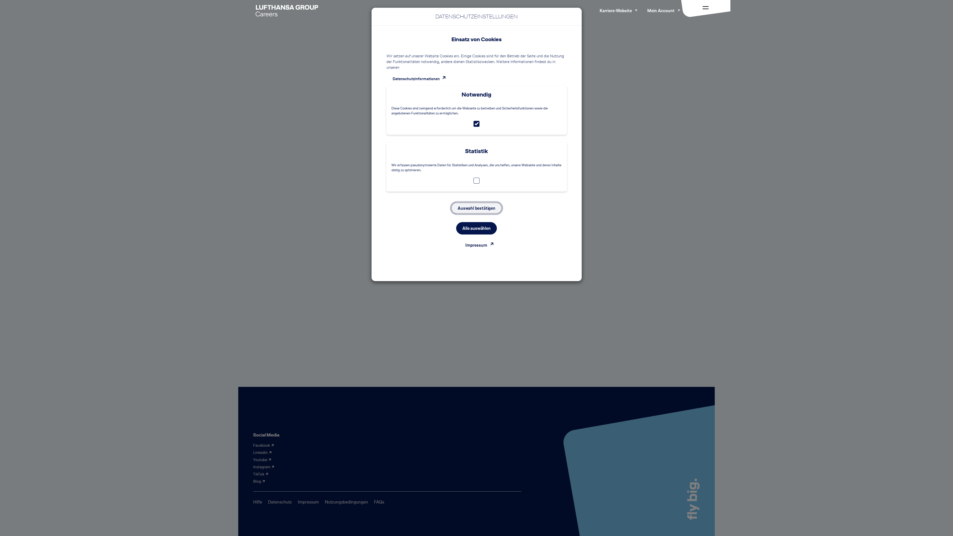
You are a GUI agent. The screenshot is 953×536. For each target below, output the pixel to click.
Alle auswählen (476, 228)
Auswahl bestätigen (476, 208)
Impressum (476, 245)
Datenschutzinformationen (416, 78)
